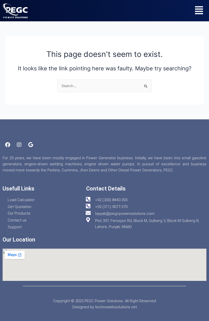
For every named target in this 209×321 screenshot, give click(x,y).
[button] (199, 10)
